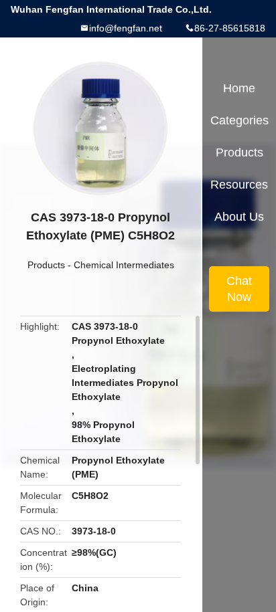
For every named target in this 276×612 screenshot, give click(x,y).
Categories (239, 120)
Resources (239, 184)
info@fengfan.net (125, 28)
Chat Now (239, 289)
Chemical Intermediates (124, 265)
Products (46, 265)
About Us (239, 216)
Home (239, 88)
